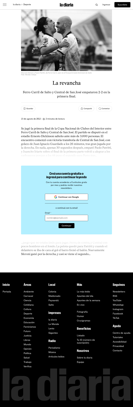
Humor (80, 316)
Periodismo (54, 347)
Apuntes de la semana (88, 300)
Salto (51, 304)
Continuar (66, 225)
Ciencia (27, 300)
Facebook (118, 313)
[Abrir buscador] (96, 4)
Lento (51, 328)
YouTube (117, 300)
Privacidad (118, 346)
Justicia (27, 335)
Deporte (27, 4)
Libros (27, 340)
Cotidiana (29, 304)
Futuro (27, 331)
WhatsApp (118, 304)
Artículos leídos (56, 356)
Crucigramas (83, 320)
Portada (7, 291)
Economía (29, 318)
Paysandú (53, 300)
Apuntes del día (85, 296)
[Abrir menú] (5, 5)
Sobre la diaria (84, 357)
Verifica (27, 366)
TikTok (116, 318)
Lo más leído (83, 291)
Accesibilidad (120, 341)
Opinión (28, 348)
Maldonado (54, 296)
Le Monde (53, 324)
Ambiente (29, 291)
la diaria (17, 4)
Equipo (80, 362)
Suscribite (122, 4)
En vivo (80, 304)
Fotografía (82, 311)
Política (27, 353)
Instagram (118, 309)
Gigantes (53, 333)
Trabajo (27, 362)
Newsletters (119, 291)
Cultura (27, 309)
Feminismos (30, 326)
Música (52, 352)
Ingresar (106, 4)
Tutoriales (118, 337)
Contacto (117, 350)
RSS (115, 296)
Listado (81, 335)
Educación (29, 322)
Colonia (52, 291)
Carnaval (28, 296)
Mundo (27, 344)
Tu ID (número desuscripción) (86, 341)
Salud (27, 357)
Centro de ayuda (121, 333)
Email (48, 213)
